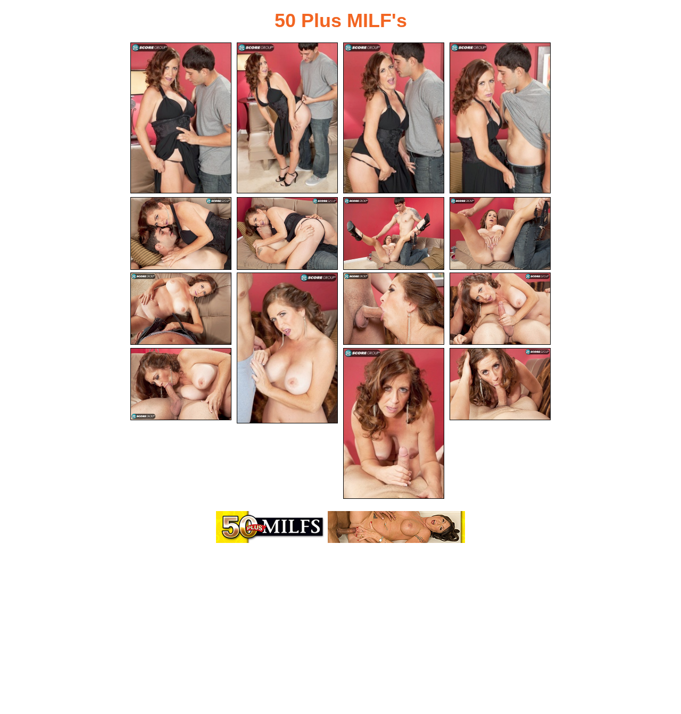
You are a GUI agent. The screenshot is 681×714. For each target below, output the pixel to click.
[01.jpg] (180, 117)
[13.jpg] (180, 384)
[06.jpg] (287, 233)
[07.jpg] (393, 233)
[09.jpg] (180, 309)
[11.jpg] (393, 309)
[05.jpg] (180, 233)
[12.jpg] (500, 309)
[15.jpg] (500, 384)
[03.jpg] (393, 117)
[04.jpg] (500, 117)
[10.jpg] (287, 348)
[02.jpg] (287, 117)
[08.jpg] (500, 233)
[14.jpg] (393, 423)
